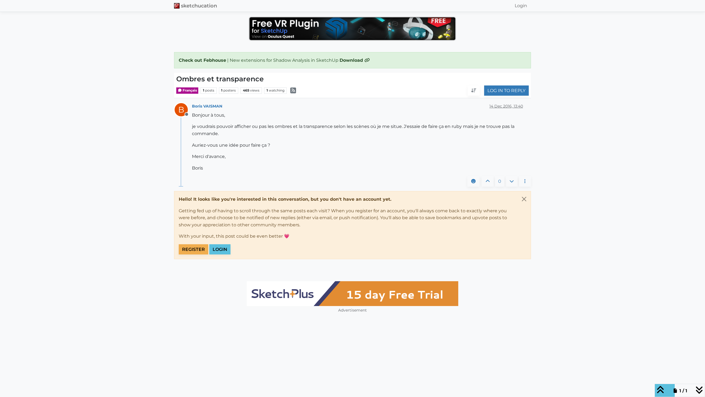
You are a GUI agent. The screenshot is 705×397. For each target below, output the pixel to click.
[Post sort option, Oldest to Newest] (474, 90)
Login (220, 249)
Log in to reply (506, 90)
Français (189, 90)
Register (193, 249)
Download (352, 60)
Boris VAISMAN (207, 106)
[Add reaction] (473, 181)
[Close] (524, 199)
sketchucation (199, 6)
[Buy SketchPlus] (352, 293)
